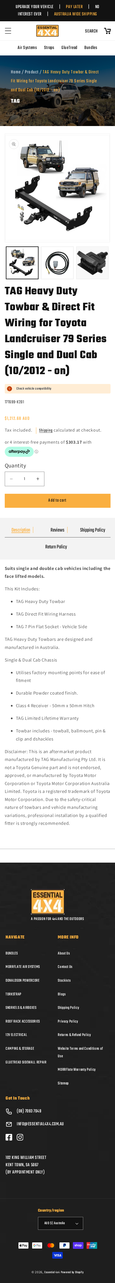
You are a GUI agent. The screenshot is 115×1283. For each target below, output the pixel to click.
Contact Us (65, 967)
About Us (64, 953)
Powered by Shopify (72, 1272)
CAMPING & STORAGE (20, 1049)
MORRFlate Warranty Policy (77, 1070)
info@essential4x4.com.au (40, 1124)
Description (20, 530)
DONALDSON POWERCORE (23, 980)
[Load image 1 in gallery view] (22, 263)
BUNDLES (12, 953)
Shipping (45, 430)
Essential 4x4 (52, 1272)
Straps (49, 48)
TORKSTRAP (13, 994)
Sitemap (63, 1083)
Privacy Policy (68, 1021)
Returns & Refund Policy (74, 1035)
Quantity (15, 465)
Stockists (64, 980)
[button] (8, 30)
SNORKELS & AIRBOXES (21, 1008)
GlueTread (69, 48)
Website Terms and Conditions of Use (80, 1052)
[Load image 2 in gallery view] (57, 263)
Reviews (57, 530)
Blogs (62, 994)
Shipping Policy (92, 530)
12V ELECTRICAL (16, 1035)
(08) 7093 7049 (29, 1111)
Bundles (90, 48)
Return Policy (56, 547)
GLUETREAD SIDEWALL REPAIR (26, 1062)
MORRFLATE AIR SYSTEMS (23, 967)
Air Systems (27, 48)
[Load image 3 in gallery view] (92, 263)
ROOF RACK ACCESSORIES (23, 1021)
